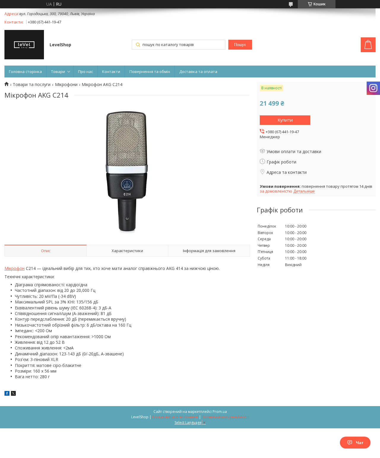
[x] (13, 394)
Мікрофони (66, 84)
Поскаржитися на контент (175, 416)
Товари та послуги (31, 84)
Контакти (111, 71)
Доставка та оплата (198, 71)
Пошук (240, 44)
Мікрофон (14, 268)
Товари (58, 71)
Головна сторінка (25, 71)
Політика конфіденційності (225, 416)
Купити (285, 120)
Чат (359, 442)
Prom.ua (220, 411)
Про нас (85, 71)
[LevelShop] (24, 45)
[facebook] (7, 394)
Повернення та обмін (149, 71)
